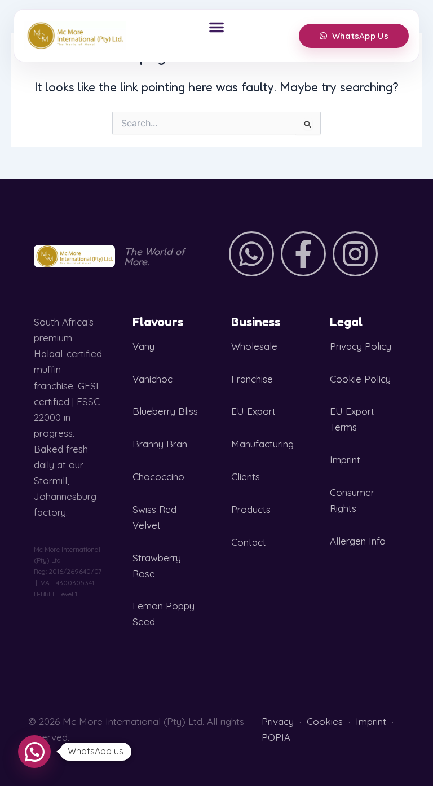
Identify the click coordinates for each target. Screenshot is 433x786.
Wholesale (254, 346)
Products (251, 509)
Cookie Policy (360, 379)
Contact (248, 542)
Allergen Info (358, 541)
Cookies (325, 721)
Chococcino (158, 476)
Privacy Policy (360, 346)
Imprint (345, 460)
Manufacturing (262, 444)
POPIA (276, 737)
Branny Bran (159, 444)
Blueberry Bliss (165, 411)
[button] (216, 27)
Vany (143, 346)
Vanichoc (152, 379)
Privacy (278, 721)
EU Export (253, 411)
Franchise (252, 379)
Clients (245, 476)
